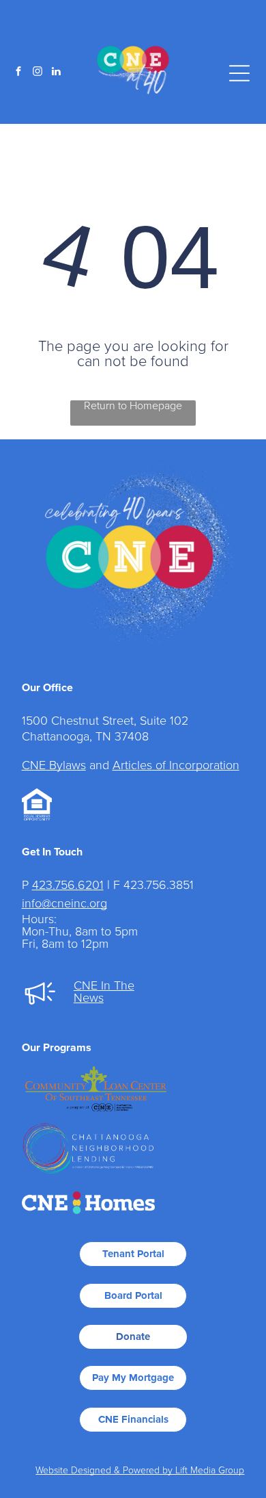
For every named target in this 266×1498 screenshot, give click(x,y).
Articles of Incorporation (176, 766)
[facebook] (18, 73)
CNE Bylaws (54, 766)
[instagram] (37, 73)
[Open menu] (239, 73)
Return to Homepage (133, 405)
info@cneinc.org (64, 904)
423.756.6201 (68, 885)
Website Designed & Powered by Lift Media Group (139, 1470)
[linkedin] (56, 73)
